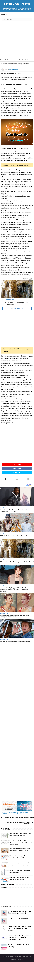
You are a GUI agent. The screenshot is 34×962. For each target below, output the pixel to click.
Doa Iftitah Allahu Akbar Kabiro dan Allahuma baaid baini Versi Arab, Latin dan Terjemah (20, 843)
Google (18, 464)
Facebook (17, 468)
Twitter (18, 472)
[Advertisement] (17, 40)
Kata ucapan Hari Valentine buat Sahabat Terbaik (19, 817)
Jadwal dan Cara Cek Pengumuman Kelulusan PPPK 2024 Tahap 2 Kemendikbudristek (19, 937)
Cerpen (10, 73)
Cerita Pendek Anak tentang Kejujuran (9, 813)
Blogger (20, 959)
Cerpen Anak (17, 73)
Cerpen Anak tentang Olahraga (19, 165)
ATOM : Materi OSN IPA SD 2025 (18, 919)
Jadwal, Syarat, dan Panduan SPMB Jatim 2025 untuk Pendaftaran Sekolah (19, 928)
